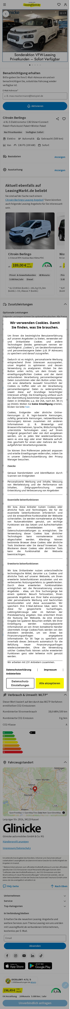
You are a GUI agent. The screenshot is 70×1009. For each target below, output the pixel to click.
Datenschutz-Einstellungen (20, 683)
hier (27, 406)
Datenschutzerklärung (18, 669)
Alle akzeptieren (49, 683)
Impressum (50, 669)
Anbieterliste (13, 673)
